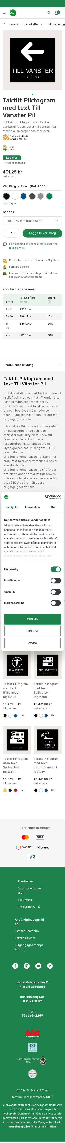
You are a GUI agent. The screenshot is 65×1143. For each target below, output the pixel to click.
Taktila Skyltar (25, 938)
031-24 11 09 (17, 248)
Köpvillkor (18, 1097)
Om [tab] (53, 507)
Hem (12, 24)
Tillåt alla (32, 619)
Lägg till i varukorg (42, 233)
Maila (43, 243)
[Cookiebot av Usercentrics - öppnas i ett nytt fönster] (46, 497)
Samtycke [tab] (12, 507)
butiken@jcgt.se (32, 997)
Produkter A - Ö (29, 907)
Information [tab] (32, 507)
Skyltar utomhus (27, 931)
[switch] (56, 580)
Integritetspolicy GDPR (38, 1097)
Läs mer (12, 157)
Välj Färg (25, 186)
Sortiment (25, 900)
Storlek (8, 212)
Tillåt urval (32, 630)
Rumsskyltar (31, 24)
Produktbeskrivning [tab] (19, 365)
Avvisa (32, 642)
